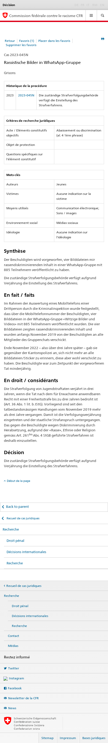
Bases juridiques (93, 738)
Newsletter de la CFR (23, 698)
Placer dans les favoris (54, 41)
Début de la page (18, 481)
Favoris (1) (26, 41)
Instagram (16, 678)
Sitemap (47, 738)
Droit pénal (15, 540)
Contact (13, 636)
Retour (10, 41)
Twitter (13, 668)
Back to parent (17, 506)
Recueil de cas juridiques (22, 518)
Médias (13, 646)
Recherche (11, 529)
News (12, 708)
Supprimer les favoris (21, 45)
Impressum (68, 738)
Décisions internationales (26, 552)
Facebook (15, 688)
